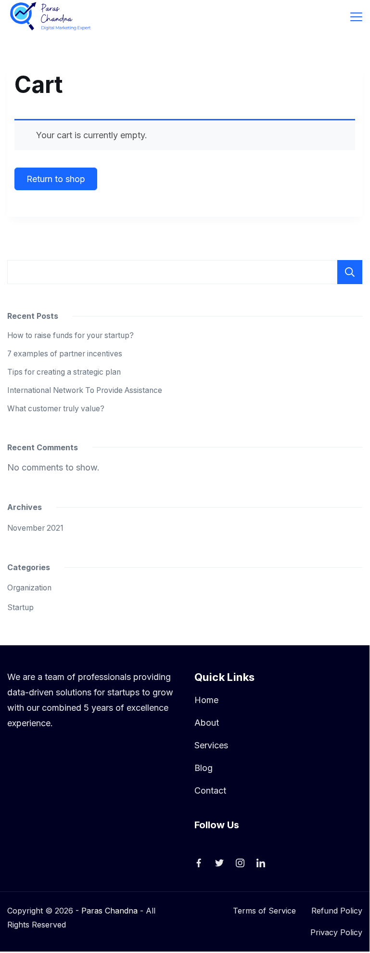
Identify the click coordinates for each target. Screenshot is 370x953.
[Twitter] (219, 863)
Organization (29, 587)
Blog (203, 768)
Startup (20, 607)
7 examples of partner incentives (64, 353)
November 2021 (35, 528)
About (206, 723)
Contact (210, 790)
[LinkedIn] (260, 863)
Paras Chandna (109, 910)
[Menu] (356, 17)
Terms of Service (264, 910)
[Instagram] (240, 863)
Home (206, 700)
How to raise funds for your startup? (70, 335)
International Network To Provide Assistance (84, 390)
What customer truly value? (55, 408)
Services (211, 745)
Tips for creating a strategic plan (64, 372)
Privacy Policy (336, 932)
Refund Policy (336, 910)
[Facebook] (198, 863)
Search (349, 272)
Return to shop (55, 179)
